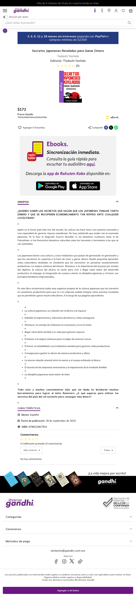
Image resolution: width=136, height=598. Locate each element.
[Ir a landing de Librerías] (109, 11)
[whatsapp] (116, 127)
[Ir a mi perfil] (116, 11)
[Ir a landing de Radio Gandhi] (102, 11)
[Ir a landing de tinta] (95, 11)
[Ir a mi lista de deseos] (123, 11)
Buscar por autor (18, 16)
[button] (5, 10)
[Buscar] (129, 22)
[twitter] (111, 127)
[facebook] (106, 127)
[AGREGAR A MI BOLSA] (68, 590)
